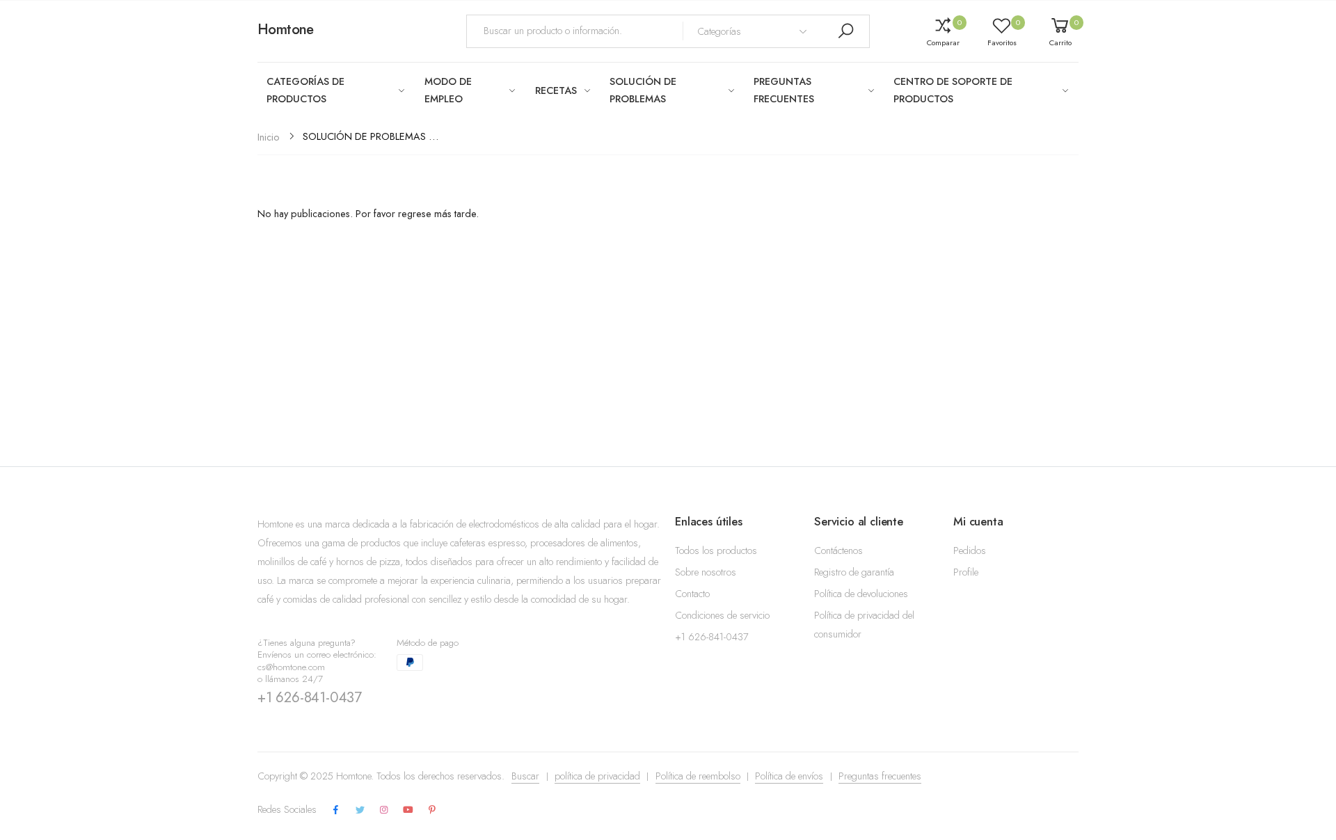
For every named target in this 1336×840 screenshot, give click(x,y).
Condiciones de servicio (722, 615)
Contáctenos (838, 550)
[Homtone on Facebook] (336, 810)
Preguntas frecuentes (879, 776)
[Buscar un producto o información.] (845, 31)
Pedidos (969, 550)
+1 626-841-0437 (309, 697)
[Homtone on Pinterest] (432, 810)
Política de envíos (789, 776)
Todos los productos (716, 550)
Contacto (692, 594)
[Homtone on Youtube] (408, 810)
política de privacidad (597, 776)
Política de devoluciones (861, 594)
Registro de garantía (854, 572)
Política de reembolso (697, 776)
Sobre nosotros (705, 572)
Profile (965, 572)
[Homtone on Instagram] (384, 810)
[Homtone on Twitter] (360, 810)
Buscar (525, 776)
